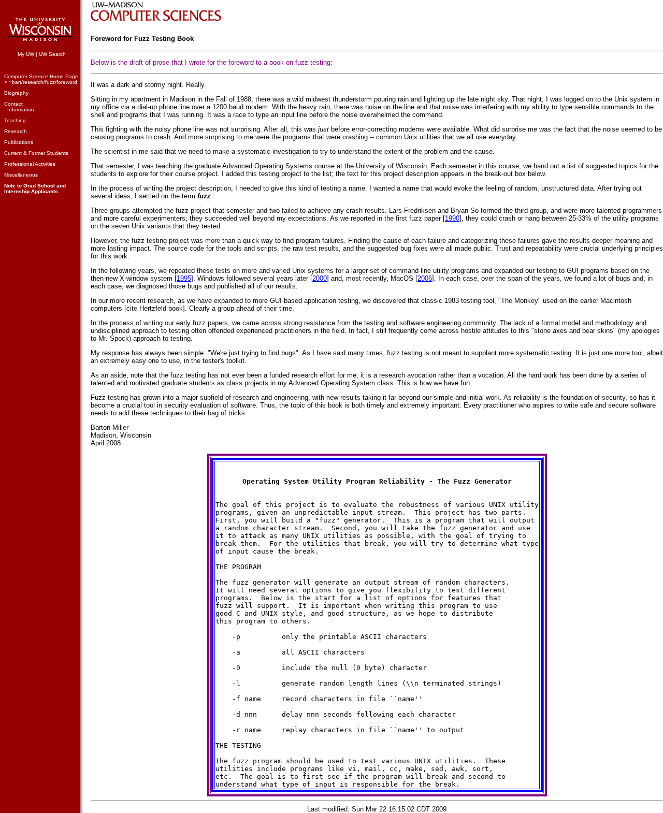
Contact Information (19, 106)
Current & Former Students (36, 153)
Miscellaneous (21, 175)
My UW (26, 54)
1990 (452, 218)
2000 (319, 278)
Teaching (15, 120)
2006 (424, 278)
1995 (184, 278)
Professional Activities (29, 164)
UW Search (52, 54)
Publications (18, 142)
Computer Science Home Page (41, 76)
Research (15, 131)
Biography (16, 93)
